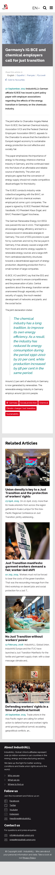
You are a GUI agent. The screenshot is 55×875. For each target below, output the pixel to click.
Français (31, 75)
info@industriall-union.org (22, 835)
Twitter (13, 805)
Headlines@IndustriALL (20, 818)
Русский (41, 75)
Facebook (14, 801)
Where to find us (15, 784)
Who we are (13, 775)
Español (21, 75)
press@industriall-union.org (22, 839)
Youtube (14, 810)
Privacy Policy (29, 858)
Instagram (14, 814)
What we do (13, 780)
